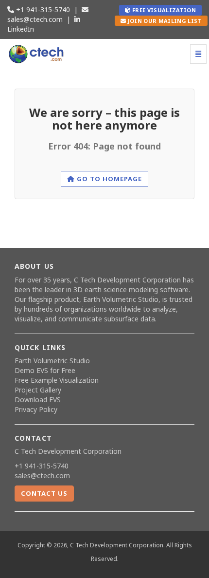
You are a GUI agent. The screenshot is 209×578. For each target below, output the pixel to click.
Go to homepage (108, 178)
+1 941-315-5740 (42, 9)
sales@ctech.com (35, 19)
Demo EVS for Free (45, 370)
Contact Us (44, 493)
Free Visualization (163, 10)
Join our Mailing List (163, 20)
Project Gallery (38, 389)
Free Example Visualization (57, 380)
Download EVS (38, 399)
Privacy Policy (36, 409)
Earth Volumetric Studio (120, 299)
